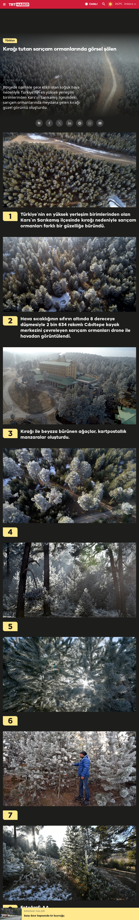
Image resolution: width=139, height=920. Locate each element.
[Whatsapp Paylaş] (89, 123)
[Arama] (104, 4)
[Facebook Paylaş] (49, 123)
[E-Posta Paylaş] (100, 123)
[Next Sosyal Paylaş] (39, 123)
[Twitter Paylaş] (59, 123)
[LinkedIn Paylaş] (69, 123)
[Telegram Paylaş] (79, 123)
